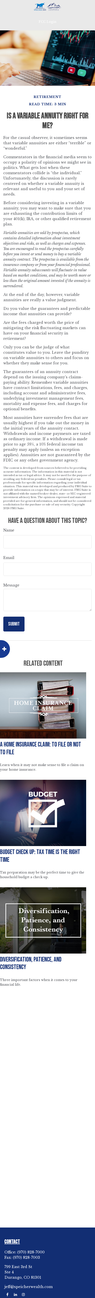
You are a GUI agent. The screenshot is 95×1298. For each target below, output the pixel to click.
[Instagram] (23, 1295)
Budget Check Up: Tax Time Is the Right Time (40, 856)
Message (11, 585)
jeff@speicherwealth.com (28, 1286)
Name (8, 530)
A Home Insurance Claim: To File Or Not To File (40, 748)
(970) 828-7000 (31, 1252)
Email (8, 557)
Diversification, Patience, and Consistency (30, 963)
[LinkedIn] (15, 1295)
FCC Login (47, 22)
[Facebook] (7, 1295)
